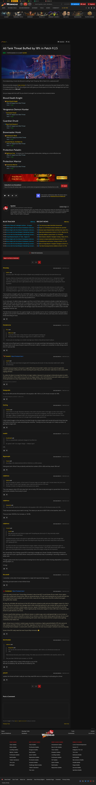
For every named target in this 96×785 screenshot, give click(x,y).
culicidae (8, 409)
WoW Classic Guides (57, 742)
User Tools (15, 779)
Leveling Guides (14, 749)
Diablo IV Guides (77, 742)
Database (34, 8)
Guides (48, 8)
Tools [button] (42, 8)
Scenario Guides (33, 762)
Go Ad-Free (65, 8)
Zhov (7, 329)
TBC (31, 1)
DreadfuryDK (9, 438)
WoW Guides (13, 742)
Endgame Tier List (78, 749)
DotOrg (5, 405)
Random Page (50, 779)
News (3, 8)
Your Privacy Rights (39, 779)
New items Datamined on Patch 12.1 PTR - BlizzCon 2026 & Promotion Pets (54, 232)
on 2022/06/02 (57, 673)
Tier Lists (12, 762)
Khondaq (6, 268)
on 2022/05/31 (57, 268)
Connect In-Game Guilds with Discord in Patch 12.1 (52, 239)
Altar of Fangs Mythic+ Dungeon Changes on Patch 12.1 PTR (54, 243)
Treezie (8, 461)
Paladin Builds (76, 762)
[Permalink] (16, 196)
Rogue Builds (76, 765)
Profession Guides (14, 755)
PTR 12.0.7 (29, 4)
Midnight (12, 765)
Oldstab (8, 480)
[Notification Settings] (89, 8)
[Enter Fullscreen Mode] (86, 8)
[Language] (94, 8)
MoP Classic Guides (34, 742)
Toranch (8, 356)
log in (16, 720)
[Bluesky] (5, 196)
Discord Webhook (24, 8)
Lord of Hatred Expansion (79, 744)
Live (21, 4)
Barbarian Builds (77, 755)
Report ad (92, 728)
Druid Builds (76, 757)
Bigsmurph (6, 456)
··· (41, 1)
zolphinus (6, 476)
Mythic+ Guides (14, 752)
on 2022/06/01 (57, 575)
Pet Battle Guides (34, 760)
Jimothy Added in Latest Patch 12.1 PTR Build (51, 234)
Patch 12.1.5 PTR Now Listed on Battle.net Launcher (52, 227)
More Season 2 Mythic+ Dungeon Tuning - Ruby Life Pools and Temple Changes (54, 236)
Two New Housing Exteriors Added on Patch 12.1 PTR (53, 246)
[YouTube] (91, 781)
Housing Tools (25, 731)
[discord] (38, 196)
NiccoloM (6, 574)
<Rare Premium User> (17, 356)
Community (56, 8)
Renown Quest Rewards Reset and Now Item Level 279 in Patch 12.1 (54, 230)
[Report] (4, 319)
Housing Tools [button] (12, 8)
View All (32, 221)
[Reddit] (12, 196)
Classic (23, 1)
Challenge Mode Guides (35, 765)
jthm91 (5, 673)
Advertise (29, 779)
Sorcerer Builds (77, 767)
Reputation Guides (34, 757)
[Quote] (7, 319)
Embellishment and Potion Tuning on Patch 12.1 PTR (53, 241)
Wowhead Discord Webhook (58, 196)
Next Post (66, 723)
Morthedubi (7, 640)
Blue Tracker (9, 221)
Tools (72, 731)
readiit (5, 433)
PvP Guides (54, 760)
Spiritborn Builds (77, 770)
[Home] (10, 4)
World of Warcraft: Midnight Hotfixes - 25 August (19, 225)
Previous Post (6, 723)
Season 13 (75, 747)
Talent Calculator (14, 760)
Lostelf (7, 361)
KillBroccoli (10, 332)
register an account (22, 720)
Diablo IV (49, 1)
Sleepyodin (6, 390)
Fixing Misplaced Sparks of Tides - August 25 (17, 236)
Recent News (42, 221)
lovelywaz (8, 591)
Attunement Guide (57, 744)
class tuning (21, 85)
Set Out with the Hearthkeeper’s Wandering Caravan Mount (20, 243)
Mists (37, 1)
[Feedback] (91, 8)
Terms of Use (5, 783)
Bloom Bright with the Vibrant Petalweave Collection (20, 239)
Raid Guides (13, 757)
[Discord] (80, 781)
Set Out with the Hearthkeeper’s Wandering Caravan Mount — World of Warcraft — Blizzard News (20, 232)
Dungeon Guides (33, 749)
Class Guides (13, 744)
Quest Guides (32, 755)
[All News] (3, 1)
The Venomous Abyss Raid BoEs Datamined (50, 225)
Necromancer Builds (78, 760)
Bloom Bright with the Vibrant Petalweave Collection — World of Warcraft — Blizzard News (20, 227)
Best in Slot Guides (57, 747)
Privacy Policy (66, 779)
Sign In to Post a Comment (11, 258)
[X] (83, 781)
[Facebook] (8, 196)
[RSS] (93, 781)
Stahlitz (8, 272)
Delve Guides (13, 747)
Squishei (24, 53)
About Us (22, 779)
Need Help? (7, 779)
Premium (58, 779)
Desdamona (7, 325)
